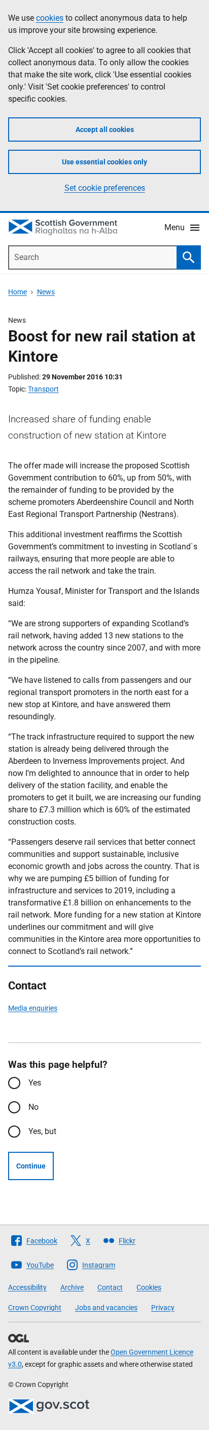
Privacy (163, 1308)
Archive (72, 1287)
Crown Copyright (34, 1308)
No (33, 1107)
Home (17, 292)
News (46, 292)
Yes (34, 1083)
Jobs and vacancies (106, 1308)
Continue (31, 1166)
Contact (110, 1287)
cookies (49, 18)
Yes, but (42, 1131)
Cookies (148, 1287)
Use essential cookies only (104, 162)
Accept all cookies (105, 129)
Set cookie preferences (104, 188)
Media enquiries (32, 1008)
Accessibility (27, 1287)
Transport (43, 389)
